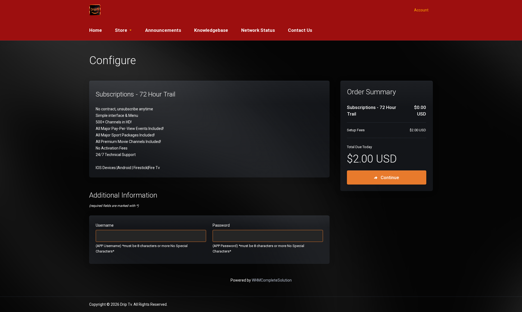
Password (221, 225)
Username (105, 225)
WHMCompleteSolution (272, 280)
